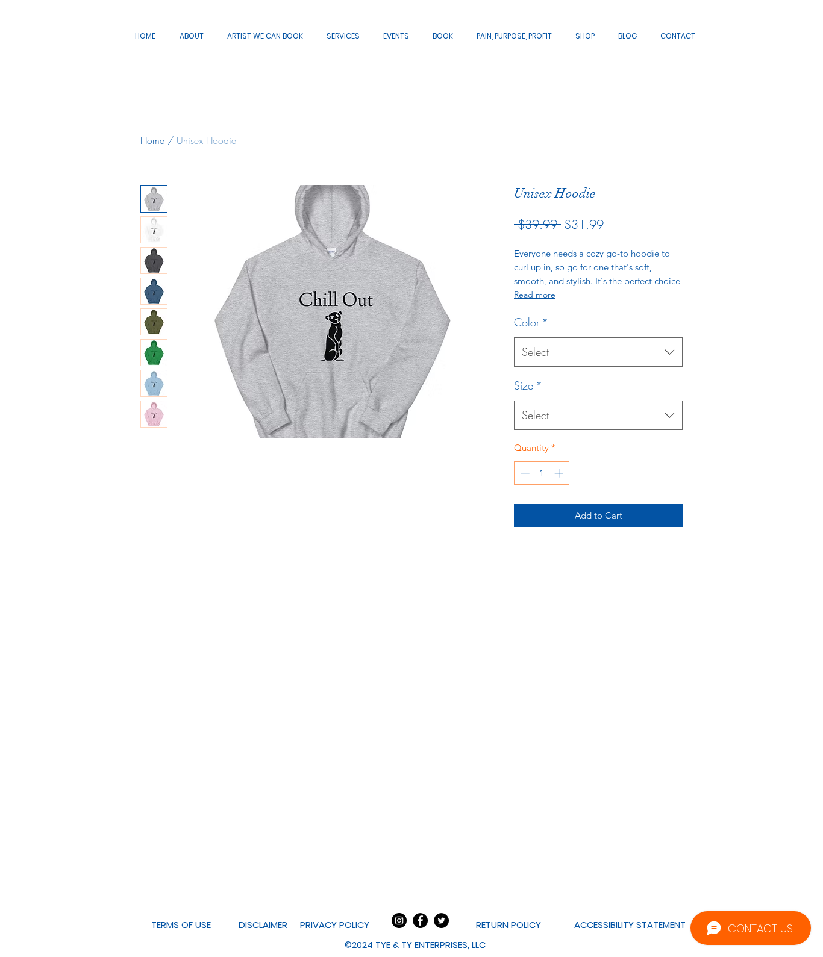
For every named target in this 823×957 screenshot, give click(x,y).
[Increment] (560, 473)
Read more (534, 294)
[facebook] (420, 920)
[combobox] (598, 352)
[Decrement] (524, 473)
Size (528, 385)
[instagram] (399, 920)
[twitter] (441, 920)
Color (531, 322)
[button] (415, 945)
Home (152, 140)
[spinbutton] (542, 473)
